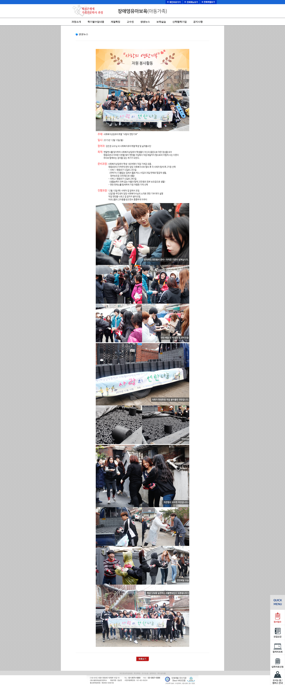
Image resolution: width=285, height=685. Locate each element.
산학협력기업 (179, 21)
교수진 (130, 21)
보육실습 (161, 21)
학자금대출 (161, 673)
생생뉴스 (145, 21)
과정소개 (76, 21)
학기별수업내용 (96, 21)
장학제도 (153, 673)
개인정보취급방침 (126, 673)
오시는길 (145, 673)
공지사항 (198, 21)
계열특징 (115, 21)
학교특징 (137, 673)
